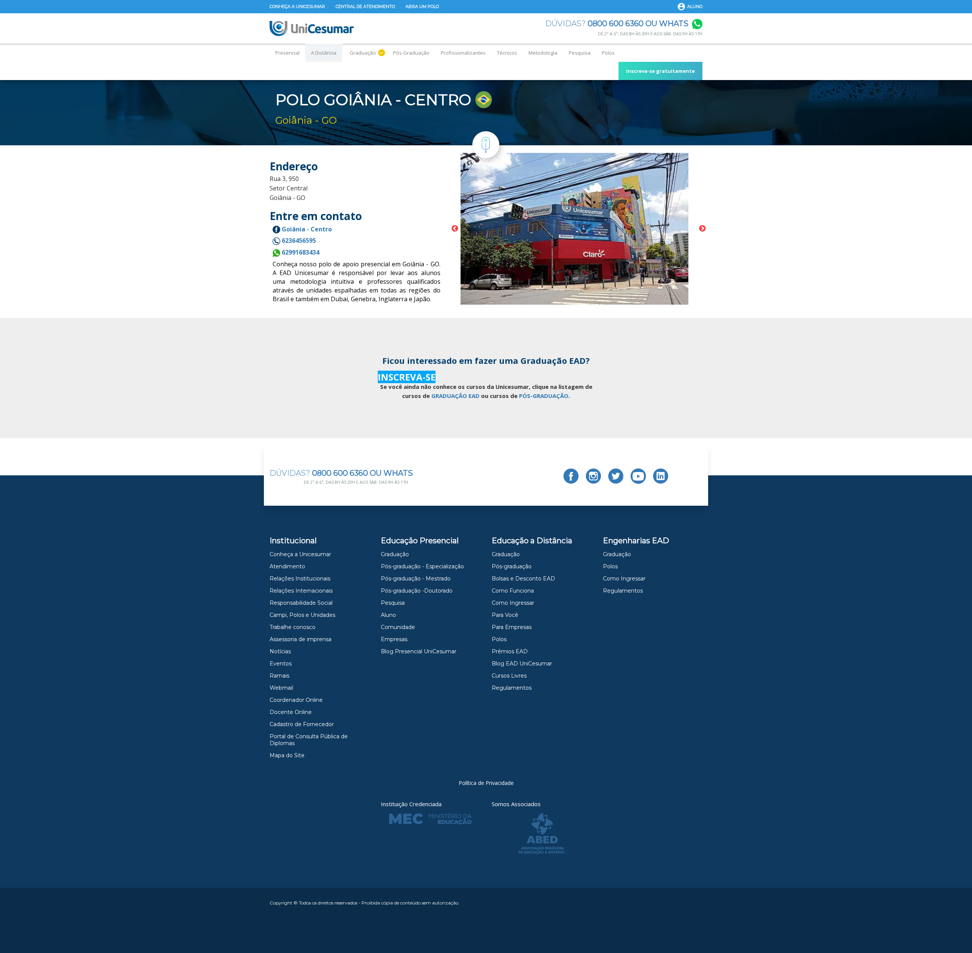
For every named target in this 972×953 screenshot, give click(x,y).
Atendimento (287, 566)
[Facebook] (571, 476)
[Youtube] (638, 476)
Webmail (281, 687)
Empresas (394, 639)
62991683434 (299, 252)
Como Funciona (513, 590)
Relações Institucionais (300, 578)
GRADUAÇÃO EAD (455, 395)
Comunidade (398, 627)
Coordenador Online (296, 700)
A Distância (323, 52)
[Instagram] (593, 476)
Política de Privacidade (486, 782)
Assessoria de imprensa (300, 639)
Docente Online (291, 712)
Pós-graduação (512, 566)
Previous (455, 229)
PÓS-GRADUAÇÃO (543, 395)
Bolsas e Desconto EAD (523, 578)
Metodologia (543, 52)
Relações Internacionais (301, 590)
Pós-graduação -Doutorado (417, 590)
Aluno (694, 6)
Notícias (280, 651)
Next (702, 229)
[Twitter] (615, 476)
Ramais (279, 675)
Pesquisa (579, 52)
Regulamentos (512, 687)
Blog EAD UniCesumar (522, 663)
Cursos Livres (509, 675)
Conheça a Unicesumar (297, 6)
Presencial (287, 52)
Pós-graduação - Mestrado (416, 578)
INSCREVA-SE (407, 377)
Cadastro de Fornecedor (302, 724)
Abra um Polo (422, 6)
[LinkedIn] (660, 476)
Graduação (363, 52)
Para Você (505, 615)
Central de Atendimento (365, 6)
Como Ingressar (513, 602)
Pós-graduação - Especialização (422, 566)
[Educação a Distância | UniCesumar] (312, 28)
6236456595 (298, 240)
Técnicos (507, 52)
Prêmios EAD (510, 651)
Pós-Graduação (411, 52)
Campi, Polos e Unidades (302, 615)
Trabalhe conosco (293, 627)
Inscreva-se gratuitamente (660, 71)
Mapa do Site (287, 755)
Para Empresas (512, 627)
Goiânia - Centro (306, 229)
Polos (608, 52)
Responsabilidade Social (301, 602)
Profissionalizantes (463, 52)
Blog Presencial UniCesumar (418, 651)
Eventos (281, 663)
